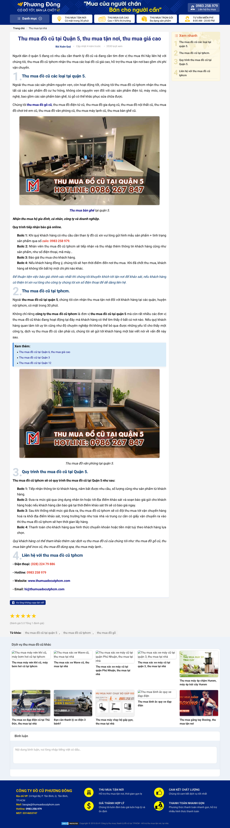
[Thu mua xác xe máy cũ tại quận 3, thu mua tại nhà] (157, 655)
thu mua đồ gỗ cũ (39, 105)
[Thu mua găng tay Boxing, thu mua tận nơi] (199, 703)
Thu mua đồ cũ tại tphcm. (194, 53)
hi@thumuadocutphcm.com (44, 589)
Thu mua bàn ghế (81, 210)
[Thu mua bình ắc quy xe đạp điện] (157, 694)
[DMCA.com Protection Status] (70, 823)
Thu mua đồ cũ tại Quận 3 (34, 357)
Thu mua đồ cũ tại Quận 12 (35, 363)
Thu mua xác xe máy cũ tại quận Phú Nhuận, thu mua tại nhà (113, 670)
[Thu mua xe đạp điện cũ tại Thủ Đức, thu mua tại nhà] (31, 703)
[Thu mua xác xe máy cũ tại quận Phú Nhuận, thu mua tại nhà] (115, 657)
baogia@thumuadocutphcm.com (41, 804)
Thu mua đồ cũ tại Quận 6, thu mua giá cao (44, 352)
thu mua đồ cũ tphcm (77, 632)
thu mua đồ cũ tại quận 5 (41, 632)
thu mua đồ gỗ (106, 632)
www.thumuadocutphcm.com (49, 581)
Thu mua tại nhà (38, 28)
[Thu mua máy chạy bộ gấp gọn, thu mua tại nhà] (115, 703)
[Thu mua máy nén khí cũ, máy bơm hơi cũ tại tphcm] (31, 655)
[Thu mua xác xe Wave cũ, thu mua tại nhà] (73, 655)
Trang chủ (19, 28)
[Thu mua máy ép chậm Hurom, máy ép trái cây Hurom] (199, 664)
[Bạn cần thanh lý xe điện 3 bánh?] (73, 703)
